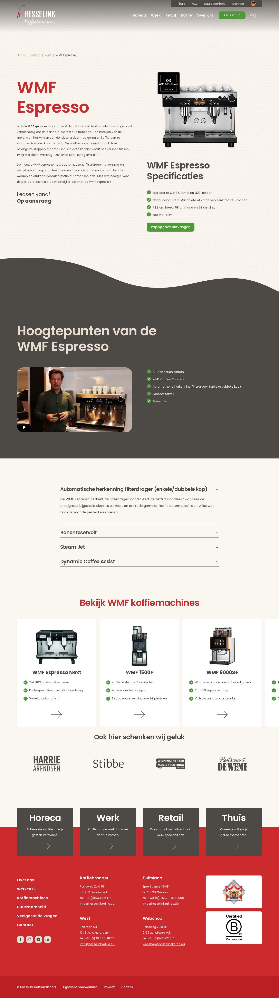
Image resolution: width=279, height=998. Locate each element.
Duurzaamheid (215, 4)
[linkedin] (47, 939)
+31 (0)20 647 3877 (99, 938)
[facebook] (20, 939)
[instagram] (29, 939)
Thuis (181, 4)
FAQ (195, 4)
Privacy (109, 987)
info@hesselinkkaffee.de (161, 904)
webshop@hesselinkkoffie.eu (164, 944)
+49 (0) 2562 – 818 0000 (166, 898)
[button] (139, 489)
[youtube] (38, 939)
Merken (35, 55)
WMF (48, 55)
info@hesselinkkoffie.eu (97, 904)
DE (253, 3)
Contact (238, 4)
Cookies (127, 987)
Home (21, 55)
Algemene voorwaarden (80, 987)
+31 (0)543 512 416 (98, 898)
